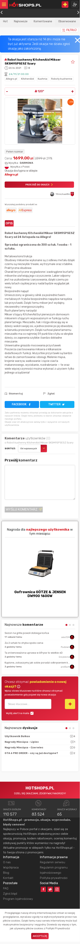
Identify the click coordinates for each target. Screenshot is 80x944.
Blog (6, 872)
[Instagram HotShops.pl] (56, 889)
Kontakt (8, 878)
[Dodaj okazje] (65, 4)
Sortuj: (10, 448)
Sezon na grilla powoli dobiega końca (27, 633)
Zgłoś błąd (10, 893)
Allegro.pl (11, 78)
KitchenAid (27, 78)
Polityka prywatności (53, 878)
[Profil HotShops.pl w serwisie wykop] (50, 889)
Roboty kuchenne (61, 78)
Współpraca (11, 867)
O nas (7, 862)
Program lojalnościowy (18, 899)
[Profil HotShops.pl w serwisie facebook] (43, 889)
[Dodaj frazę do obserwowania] (70, 704)
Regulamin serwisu (52, 862)
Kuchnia (42, 78)
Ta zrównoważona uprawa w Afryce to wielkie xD (34, 652)
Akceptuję (40, 936)
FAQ (5, 888)
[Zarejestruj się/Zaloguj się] (74, 4)
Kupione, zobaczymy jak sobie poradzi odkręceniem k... (37, 662)
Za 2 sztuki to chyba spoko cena (24, 642)
